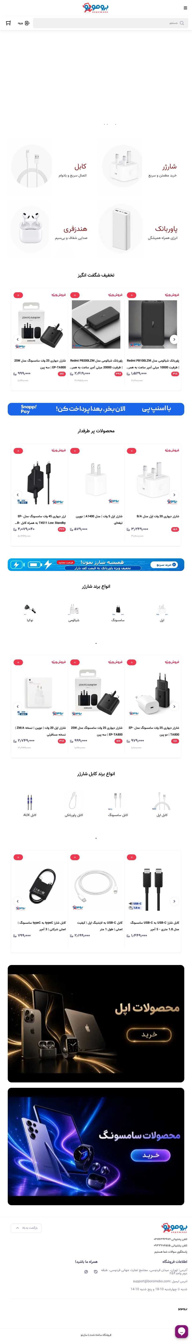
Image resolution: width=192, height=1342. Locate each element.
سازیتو (84, 1335)
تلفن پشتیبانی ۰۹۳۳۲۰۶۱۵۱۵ (170, 1245)
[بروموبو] (95, 8)
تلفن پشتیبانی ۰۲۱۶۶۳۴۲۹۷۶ (170, 1239)
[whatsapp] (86, 1272)
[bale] (96, 1272)
